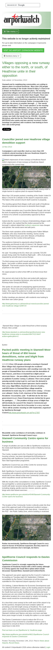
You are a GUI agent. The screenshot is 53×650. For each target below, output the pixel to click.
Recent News (14, 643)
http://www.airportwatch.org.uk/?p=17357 (24, 413)
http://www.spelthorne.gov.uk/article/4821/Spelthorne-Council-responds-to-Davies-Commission (25, 635)
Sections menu (11, 56)
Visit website (23, 50)
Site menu (11, 31)
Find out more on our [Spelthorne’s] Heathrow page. (22, 630)
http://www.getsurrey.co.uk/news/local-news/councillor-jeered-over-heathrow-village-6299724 (25, 305)
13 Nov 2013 (7, 147)
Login (48, 647)
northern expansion (32, 225)
